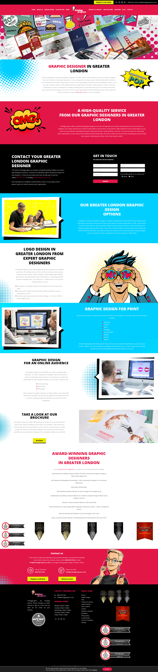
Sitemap (83, 622)
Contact (83, 609)
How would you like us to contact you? (132, 174)
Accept (107, 669)
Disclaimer (84, 613)
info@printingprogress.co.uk (148, 2)
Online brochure (86, 604)
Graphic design (85, 597)
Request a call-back (38, 579)
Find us (83, 595)
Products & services (87, 602)
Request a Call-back (103, 2)
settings (94, 670)
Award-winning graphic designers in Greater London (79, 458)
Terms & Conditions (87, 620)
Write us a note (67, 579)
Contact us (57, 553)
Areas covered (85, 606)
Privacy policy (85, 616)
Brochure (39, 440)
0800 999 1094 (133, 2)
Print (82, 600)
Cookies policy (85, 618)
